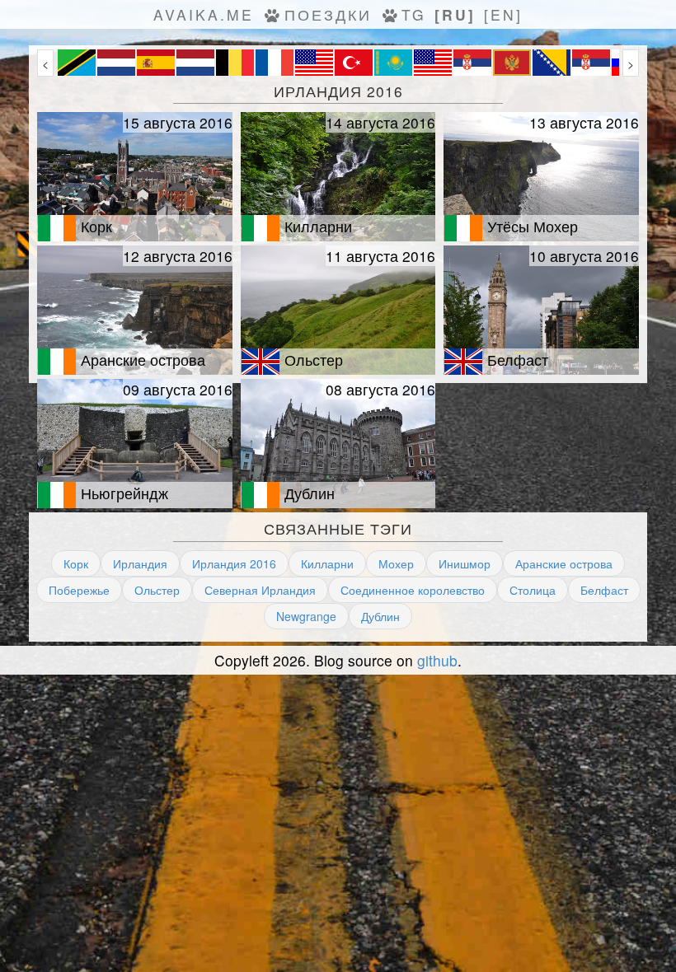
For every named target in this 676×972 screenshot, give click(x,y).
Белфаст (604, 590)
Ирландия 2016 (234, 563)
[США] (314, 71)
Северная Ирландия (260, 590)
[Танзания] (76, 71)
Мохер (396, 563)
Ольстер (157, 590)
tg (413, 14)
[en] (503, 14)
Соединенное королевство (412, 590)
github (437, 660)
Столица (532, 590)
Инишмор (465, 563)
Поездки (328, 14)
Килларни (327, 563)
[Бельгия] (235, 71)
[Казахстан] (393, 71)
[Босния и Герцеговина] (551, 71)
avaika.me (203, 14)
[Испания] (156, 71)
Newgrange (306, 616)
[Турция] (353, 71)
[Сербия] (472, 71)
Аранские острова (564, 563)
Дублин (380, 616)
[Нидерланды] (116, 71)
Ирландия (140, 563)
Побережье (79, 590)
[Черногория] (512, 71)
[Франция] (274, 71)
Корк (75, 563)
